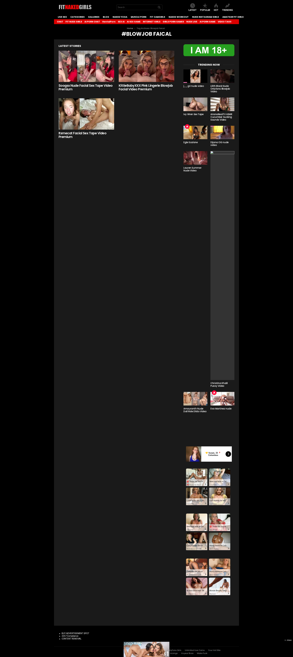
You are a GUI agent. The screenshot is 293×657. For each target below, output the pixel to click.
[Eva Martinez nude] (222, 398)
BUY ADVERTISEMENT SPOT (75, 633)
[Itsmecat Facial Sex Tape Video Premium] (86, 114)
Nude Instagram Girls (205, 16)
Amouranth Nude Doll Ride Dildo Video (194, 410)
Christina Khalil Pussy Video (219, 384)
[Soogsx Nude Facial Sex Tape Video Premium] (86, 66)
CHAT (60, 21)
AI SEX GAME (134, 21)
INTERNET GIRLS (151, 21)
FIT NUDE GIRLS (73, 21)
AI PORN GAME (207, 21)
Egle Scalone (190, 142)
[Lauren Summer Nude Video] (195, 158)
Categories (77, 16)
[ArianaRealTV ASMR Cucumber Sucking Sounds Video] (222, 104)
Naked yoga (120, 16)
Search (159, 8)
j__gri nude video (193, 86)
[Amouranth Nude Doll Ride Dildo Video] (195, 398)
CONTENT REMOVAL (71, 638)
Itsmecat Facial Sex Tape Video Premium (82, 135)
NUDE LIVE (191, 21)
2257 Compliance (70, 636)
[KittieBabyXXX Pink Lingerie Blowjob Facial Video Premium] (146, 66)
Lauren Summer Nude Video (192, 169)
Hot (216, 10)
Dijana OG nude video (219, 144)
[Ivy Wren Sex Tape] (195, 104)
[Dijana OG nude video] (222, 132)
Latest (192, 10)
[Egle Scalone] (195, 132)
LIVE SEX (62, 16)
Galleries (93, 16)
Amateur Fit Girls (233, 16)
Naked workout (179, 16)
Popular (205, 10)
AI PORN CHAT (92, 21)
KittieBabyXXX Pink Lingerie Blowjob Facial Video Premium (146, 87)
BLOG (106, 16)
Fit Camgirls (157, 16)
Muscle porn (138, 16)
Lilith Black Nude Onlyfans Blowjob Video (220, 88)
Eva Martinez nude (221, 408)
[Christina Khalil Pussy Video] (222, 265)
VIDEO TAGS (224, 21)
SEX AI (121, 21)
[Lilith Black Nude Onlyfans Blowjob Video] (222, 76)
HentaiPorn (109, 21)
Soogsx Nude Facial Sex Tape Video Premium (86, 87)
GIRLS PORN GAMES (173, 21)
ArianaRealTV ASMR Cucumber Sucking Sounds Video (221, 117)
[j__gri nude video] (195, 76)
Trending (227, 10)
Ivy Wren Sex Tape (193, 114)
